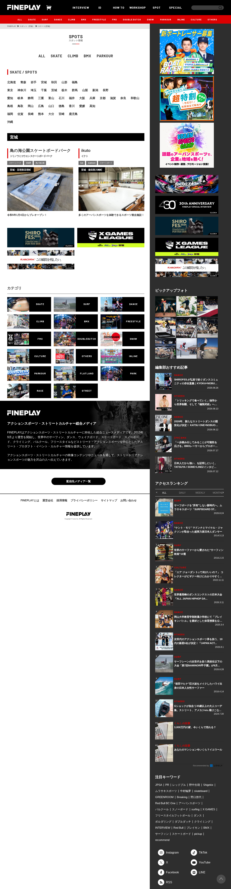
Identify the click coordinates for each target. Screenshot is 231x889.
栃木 (64, 90)
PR (167, 784)
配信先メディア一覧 (78, 481)
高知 (92, 106)
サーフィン (162, 833)
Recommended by (201, 766)
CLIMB (71, 19)
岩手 (33, 82)
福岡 (10, 113)
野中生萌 (194, 784)
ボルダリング (163, 821)
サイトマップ (109, 500)
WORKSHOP (137, 7)
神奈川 (22, 90)
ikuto (81, 163)
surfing (195, 809)
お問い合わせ (128, 500)
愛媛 (82, 106)
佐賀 (20, 113)
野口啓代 (196, 797)
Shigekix (208, 784)
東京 (10, 90)
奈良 (123, 98)
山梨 (85, 90)
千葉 (44, 90)
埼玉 (33, 90)
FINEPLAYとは (30, 500)
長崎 (31, 113)
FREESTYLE (99, 19)
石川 (61, 98)
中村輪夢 (185, 790)
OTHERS (212, 19)
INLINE (181, 19)
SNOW (150, 19)
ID (99, 7)
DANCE (58, 19)
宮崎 (61, 113)
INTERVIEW (81, 7)
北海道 (11, 82)
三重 (41, 98)
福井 (72, 98)
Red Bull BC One (165, 803)
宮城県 (28, 163)
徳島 (61, 106)
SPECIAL (175, 7)
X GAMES (209, 809)
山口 (51, 106)
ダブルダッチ (183, 821)
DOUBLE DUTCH (132, 19)
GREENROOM (164, 797)
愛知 (10, 98)
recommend (162, 839)
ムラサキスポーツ (166, 790)
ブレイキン (193, 827)
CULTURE (196, 19)
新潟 (95, 90)
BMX (83, 19)
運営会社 (47, 500)
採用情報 (61, 500)
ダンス (198, 815)
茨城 (54, 90)
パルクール (162, 809)
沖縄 (10, 121)
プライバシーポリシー (84, 500)
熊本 (41, 113)
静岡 (31, 98)
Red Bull (178, 827)
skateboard (91, 163)
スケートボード (106, 163)
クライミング (202, 821)
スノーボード (180, 809)
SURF (45, 19)
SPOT (157, 7)
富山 (51, 98)
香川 (72, 106)
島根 (10, 106)
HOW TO (118, 7)
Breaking (182, 797)
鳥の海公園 (40, 163)
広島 (41, 106)
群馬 (75, 90)
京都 (103, 98)
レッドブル (179, 784)
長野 (105, 90)
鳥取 (20, 106)
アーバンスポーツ (189, 803)
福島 (75, 82)
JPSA (158, 784)
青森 (23, 82)
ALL (20, 19)
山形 (64, 82)
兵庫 (92, 98)
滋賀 (113, 98)
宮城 (44, 82)
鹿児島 (73, 113)
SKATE (32, 19)
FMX (114, 19)
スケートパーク (15, 163)
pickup (198, 833)
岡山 (31, 106)
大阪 (82, 98)
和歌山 (135, 98)
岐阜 (20, 98)
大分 (51, 113)
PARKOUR (165, 19)
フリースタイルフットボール (172, 815)
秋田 (54, 82)
